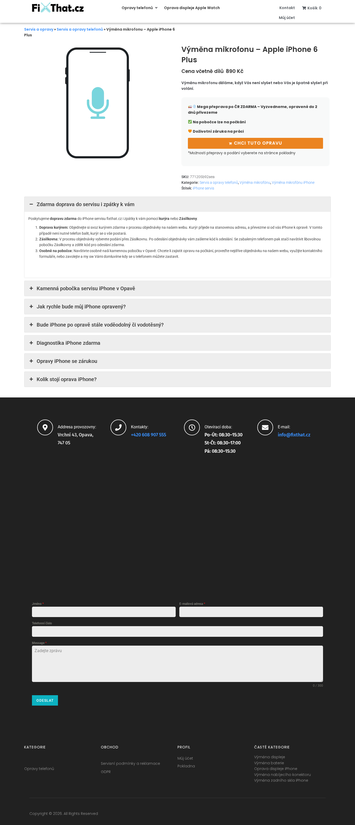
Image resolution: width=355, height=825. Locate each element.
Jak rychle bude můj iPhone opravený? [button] (81, 306)
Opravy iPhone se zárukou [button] (67, 361)
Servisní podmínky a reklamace (130, 763)
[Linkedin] (312, 815)
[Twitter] (292, 815)
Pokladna (186, 766)
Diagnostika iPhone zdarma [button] (68, 343)
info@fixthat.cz (294, 435)
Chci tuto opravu (258, 143)
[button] (140, 8)
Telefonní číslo (42, 623)
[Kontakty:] (118, 427)
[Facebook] (283, 815)
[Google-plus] (302, 815)
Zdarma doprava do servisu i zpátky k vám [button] (85, 204)
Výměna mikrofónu (255, 182)
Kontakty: (139, 426)
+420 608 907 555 (148, 435)
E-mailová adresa (192, 604)
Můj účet (185, 758)
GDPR (106, 771)
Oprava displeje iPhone (275, 768)
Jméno (38, 604)
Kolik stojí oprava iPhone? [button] (67, 379)
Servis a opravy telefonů (80, 29)
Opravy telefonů (39, 768)
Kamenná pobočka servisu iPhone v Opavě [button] (86, 288)
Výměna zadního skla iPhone (281, 780)
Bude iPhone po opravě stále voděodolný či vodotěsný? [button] (100, 325)
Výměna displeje (269, 757)
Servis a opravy (38, 29)
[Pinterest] (321, 815)
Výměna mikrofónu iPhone (293, 182)
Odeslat (45, 700)
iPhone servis (203, 188)
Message (39, 643)
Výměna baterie (269, 763)
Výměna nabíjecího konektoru (282, 774)
